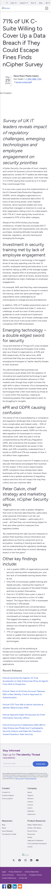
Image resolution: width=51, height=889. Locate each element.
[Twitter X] (13, 860)
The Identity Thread (9, 834)
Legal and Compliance (35, 840)
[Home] (6, 8)
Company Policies (35, 875)
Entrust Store (32, 831)
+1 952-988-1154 (33, 79)
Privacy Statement (31, 778)
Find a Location (7, 798)
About (29, 792)
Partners (30, 798)
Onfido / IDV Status (34, 828)
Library (29, 837)
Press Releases (7, 831)
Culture (30, 805)
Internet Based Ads (32, 872)
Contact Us (6, 792)
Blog (40, 3)
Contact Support (8, 795)
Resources (31, 834)
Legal (4, 872)
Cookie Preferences (9, 878)
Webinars (30, 811)
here (10, 777)
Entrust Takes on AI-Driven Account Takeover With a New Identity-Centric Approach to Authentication (24, 694)
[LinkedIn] (31, 860)
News (4, 828)
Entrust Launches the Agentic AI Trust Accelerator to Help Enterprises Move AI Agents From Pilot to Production (25, 681)
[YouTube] (37, 860)
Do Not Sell (23, 878)
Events (29, 808)
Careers (30, 802)
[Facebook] (19, 860)
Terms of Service (8, 875)
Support (30, 795)
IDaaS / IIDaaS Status (34, 825)
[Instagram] (25, 860)
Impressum (31, 814)
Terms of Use (19, 778)
